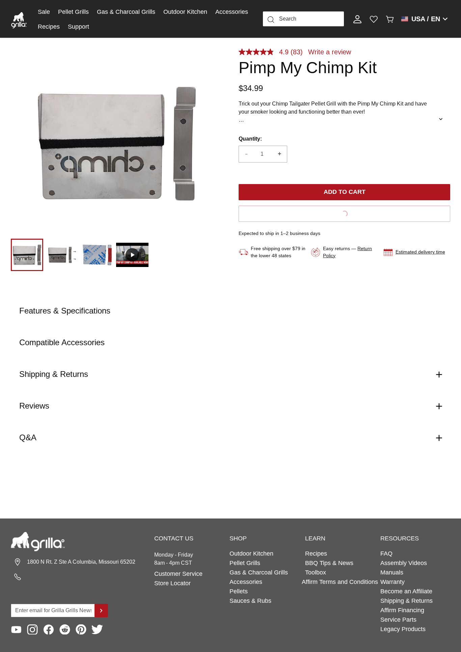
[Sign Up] (101, 610)
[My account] (357, 19)
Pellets (238, 591)
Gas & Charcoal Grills (126, 11)
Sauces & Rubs (250, 600)
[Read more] (441, 119)
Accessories (231, 11)
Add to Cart (344, 191)
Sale (44, 11)
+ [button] (279, 153)
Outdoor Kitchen (185, 11)
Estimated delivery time (420, 252)
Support (78, 26)
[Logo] (19, 19)
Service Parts (398, 619)
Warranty (392, 582)
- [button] (246, 153)
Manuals (391, 572)
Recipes (49, 26)
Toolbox (315, 572)
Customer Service (178, 573)
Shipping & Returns (406, 600)
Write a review (329, 52)
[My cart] (390, 19)
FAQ (386, 553)
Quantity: (250, 139)
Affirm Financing (402, 610)
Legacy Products (403, 629)
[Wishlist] (373, 19)
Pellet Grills (73, 11)
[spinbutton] (262, 154)
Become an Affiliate (406, 591)
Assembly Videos (403, 563)
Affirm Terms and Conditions (340, 582)
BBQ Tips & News (329, 563)
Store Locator (172, 583)
